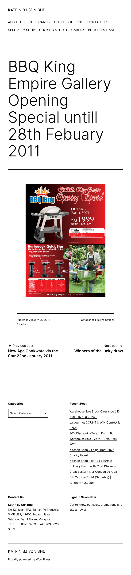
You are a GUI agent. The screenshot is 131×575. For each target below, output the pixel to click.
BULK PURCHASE (101, 30)
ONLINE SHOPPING (68, 22)
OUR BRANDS (39, 22)
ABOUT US (16, 22)
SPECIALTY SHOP (21, 30)
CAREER (77, 30)
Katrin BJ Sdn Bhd (27, 10)
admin (24, 324)
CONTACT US (97, 22)
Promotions (107, 319)
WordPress (43, 559)
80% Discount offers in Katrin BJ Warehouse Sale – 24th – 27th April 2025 (93, 439)
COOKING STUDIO (53, 30)
